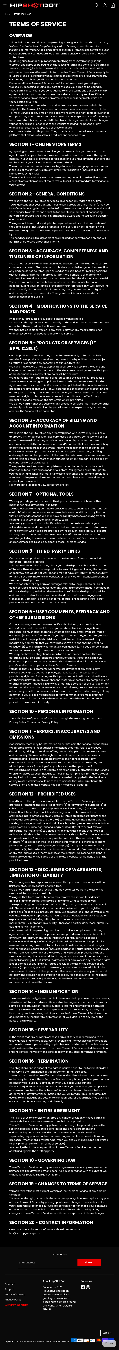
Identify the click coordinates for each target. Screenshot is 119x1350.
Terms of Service (15, 1294)
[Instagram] (88, 1287)
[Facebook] (83, 1287)
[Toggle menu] (5, 5)
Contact (10, 1284)
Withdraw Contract (16, 1305)
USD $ (106, 1332)
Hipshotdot (27, 1341)
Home (7, 14)
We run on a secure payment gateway (51, 1341)
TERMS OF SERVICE (22, 14)
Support (10, 1289)
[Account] (105, 4)
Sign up (89, 1262)
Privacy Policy (13, 1299)
